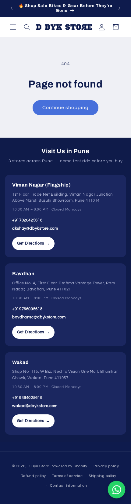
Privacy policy (106, 466)
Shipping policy (102, 476)
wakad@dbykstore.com (35, 406)
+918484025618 (27, 398)
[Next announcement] (119, 8)
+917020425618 (27, 220)
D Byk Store (39, 466)
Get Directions (33, 243)
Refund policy (33, 476)
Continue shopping (65, 107)
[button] (13, 27)
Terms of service (67, 476)
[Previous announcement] (11, 8)
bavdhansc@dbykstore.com (39, 317)
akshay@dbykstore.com (35, 228)
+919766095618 (27, 309)
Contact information (68, 485)
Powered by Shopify (69, 466)
